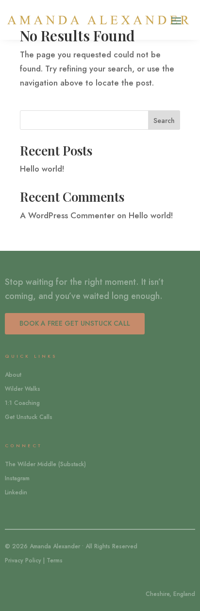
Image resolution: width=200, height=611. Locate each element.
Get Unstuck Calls (28, 417)
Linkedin (16, 492)
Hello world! (42, 169)
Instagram (17, 478)
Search (164, 120)
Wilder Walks (22, 388)
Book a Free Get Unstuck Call (74, 323)
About (13, 374)
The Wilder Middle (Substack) (45, 464)
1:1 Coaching (22, 403)
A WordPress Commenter (67, 215)
